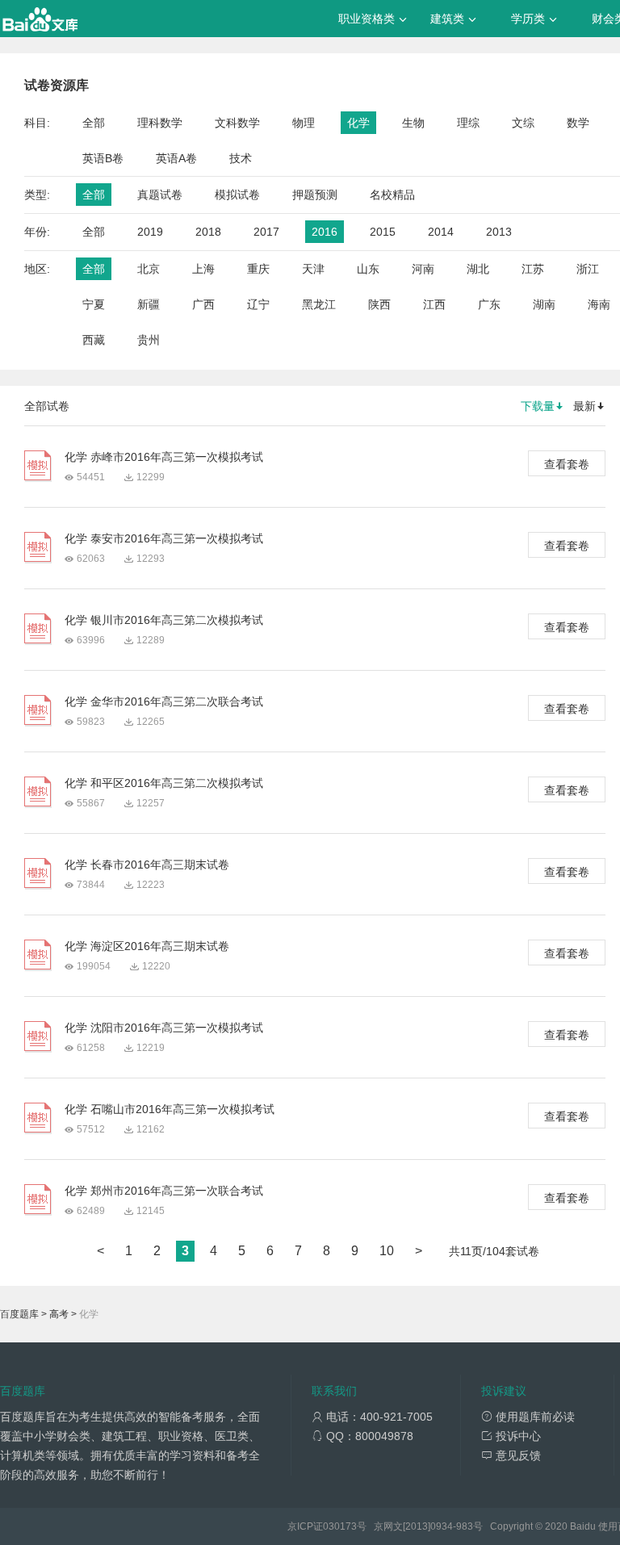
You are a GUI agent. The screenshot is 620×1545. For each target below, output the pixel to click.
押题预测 (314, 194)
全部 (93, 122)
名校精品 (392, 194)
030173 (340, 1526)
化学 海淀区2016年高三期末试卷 (147, 946)
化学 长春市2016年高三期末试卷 (147, 864)
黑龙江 (319, 304)
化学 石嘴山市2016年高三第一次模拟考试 (169, 1109)
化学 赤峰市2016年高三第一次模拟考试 (164, 456)
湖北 (478, 268)
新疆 (148, 304)
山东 (368, 268)
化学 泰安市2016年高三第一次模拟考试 (164, 538)
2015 (383, 231)
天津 (313, 268)
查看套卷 (566, 464)
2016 (324, 231)
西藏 (93, 339)
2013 (499, 231)
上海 (203, 268)
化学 (358, 122)
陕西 (379, 304)
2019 (150, 231)
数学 (578, 122)
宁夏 (93, 304)
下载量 (538, 406)
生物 (413, 122)
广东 (489, 304)
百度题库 (19, 1314)
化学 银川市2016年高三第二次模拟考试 (164, 619)
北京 (148, 268)
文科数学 (237, 122)
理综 (468, 122)
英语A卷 (176, 158)
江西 (434, 304)
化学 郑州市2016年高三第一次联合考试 (164, 1190)
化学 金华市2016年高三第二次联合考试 (164, 701)
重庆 (258, 268)
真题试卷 (159, 194)
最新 (584, 406)
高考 (59, 1314)
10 (386, 1251)
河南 (423, 268)
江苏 (533, 268)
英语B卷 (103, 158)
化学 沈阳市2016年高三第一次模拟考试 (164, 1027)
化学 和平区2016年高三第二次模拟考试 (164, 783)
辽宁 (258, 304)
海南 (599, 304)
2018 (208, 231)
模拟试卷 (237, 194)
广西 (203, 304)
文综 (523, 122)
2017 (266, 231)
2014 (441, 231)
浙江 (587, 268)
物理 (303, 122)
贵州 (148, 339)
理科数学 (159, 122)
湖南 (544, 304)
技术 (240, 158)
